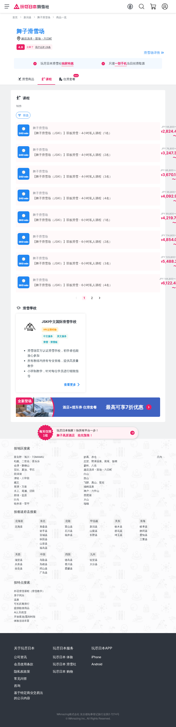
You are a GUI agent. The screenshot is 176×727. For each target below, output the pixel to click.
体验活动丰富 (21, 620)
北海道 (19, 521)
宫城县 (43, 535)
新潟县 (27, 17)
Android (96, 664)
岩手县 (43, 530)
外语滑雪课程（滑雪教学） (29, 591)
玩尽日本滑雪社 (64, 664)
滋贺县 (19, 559)
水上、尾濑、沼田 (24, 490)
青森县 (43, 526)
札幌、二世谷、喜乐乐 (27, 461)
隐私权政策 (22, 671)
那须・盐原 (20, 495)
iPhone (96, 657)
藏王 (16, 482)
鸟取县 (43, 559)
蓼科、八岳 (90, 465)
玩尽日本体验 (63, 657)
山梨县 (93, 530)
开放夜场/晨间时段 (24, 616)
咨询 (17, 685)
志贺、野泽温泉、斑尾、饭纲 (100, 461)
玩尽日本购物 (63, 671)
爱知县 (143, 535)
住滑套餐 (69, 79)
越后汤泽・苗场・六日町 (98, 469)
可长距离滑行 (21, 603)
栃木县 (118, 526)
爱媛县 (69, 568)
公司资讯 (20, 657)
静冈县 (143, 530)
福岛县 (43, 547)
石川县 (69, 530)
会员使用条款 (23, 664)
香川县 (69, 564)
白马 (16, 499)
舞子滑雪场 (43, 17)
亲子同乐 (19, 595)
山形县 (43, 543)
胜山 (86, 478)
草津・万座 (20, 486)
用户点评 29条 (43, 47)
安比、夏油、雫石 (24, 469)
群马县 (118, 530)
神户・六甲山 (91, 490)
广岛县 (43, 572)
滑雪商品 (28, 79)
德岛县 (69, 559)
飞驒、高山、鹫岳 (94, 482)
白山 (86, 473)
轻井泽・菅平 (21, 503)
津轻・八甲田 (21, 478)
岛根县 (43, 564)
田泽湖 (18, 473)
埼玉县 (118, 535)
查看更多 (70, 384)
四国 (67, 554)
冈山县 (43, 568)
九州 (92, 554)
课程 (49, 79)
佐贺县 (93, 559)
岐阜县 (143, 526)
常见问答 (20, 678)
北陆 (67, 521)
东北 (42, 521)
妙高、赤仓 (90, 457)
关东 (117, 521)
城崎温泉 (89, 486)
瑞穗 (86, 503)
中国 (42, 554)
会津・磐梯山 (21, 465)
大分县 (93, 564)
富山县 (69, 526)
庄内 (159, 457)
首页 (15, 17)
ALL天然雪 (20, 612)
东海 (142, 521)
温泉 (16, 599)
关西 (17, 554)
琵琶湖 (87, 495)
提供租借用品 (21, 608)
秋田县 (43, 539)
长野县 (93, 535)
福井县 (69, 535)
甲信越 (94, 521)
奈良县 (19, 568)
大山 (86, 499)
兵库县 (19, 564)
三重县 (143, 539)
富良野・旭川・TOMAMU (29, 457)
